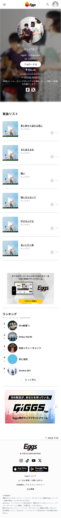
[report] (23, 45)
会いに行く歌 (27, 245)
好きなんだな (27, 221)
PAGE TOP (53, 438)
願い (23, 173)
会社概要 (30, 489)
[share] (19, 45)
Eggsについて (30, 476)
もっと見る (30, 379)
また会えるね (27, 149)
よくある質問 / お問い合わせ (30, 480)
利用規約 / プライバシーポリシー (30, 484)
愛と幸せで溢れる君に (32, 125)
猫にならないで (28, 197)
